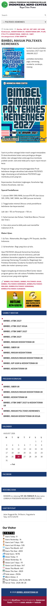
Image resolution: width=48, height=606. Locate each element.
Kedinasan (5, 32)
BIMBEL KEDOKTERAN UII (15, 368)
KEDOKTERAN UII (18, 32)
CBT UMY (33, 29)
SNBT (31, 34)
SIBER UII (24, 34)
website (29, 602)
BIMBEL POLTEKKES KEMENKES (13, 284)
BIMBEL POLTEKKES (12, 281)
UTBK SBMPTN (20, 36)
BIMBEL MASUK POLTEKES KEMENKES (21, 411)
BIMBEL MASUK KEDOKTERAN (17, 352)
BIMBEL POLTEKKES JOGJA (31, 281)
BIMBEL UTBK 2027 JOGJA (15, 326)
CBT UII (26, 29)
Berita (19, 29)
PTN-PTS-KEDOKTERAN (10, 34)
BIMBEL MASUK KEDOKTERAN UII (18, 342)
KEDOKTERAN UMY (32, 32)
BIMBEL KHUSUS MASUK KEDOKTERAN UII (23, 358)
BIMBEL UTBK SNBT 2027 (15, 331)
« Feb (12, 464)
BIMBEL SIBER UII (11, 347)
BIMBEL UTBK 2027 (12, 321)
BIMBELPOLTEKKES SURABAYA (13, 289)
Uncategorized (7, 36)
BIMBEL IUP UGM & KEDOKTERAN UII (20, 363)
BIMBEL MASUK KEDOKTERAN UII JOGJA (21, 416)
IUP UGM (41, 29)
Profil (43, 32)
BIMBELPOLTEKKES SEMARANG (21, 286)
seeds (22, 602)
